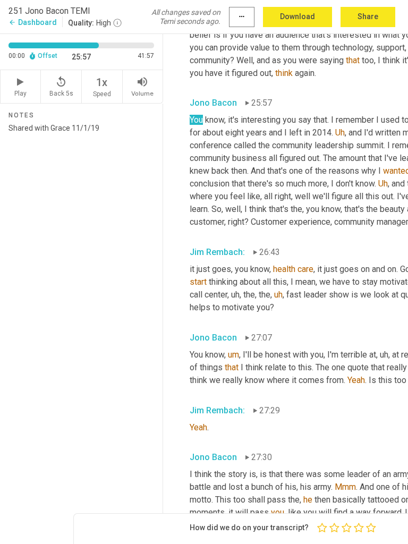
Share (368, 16)
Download (297, 16)
